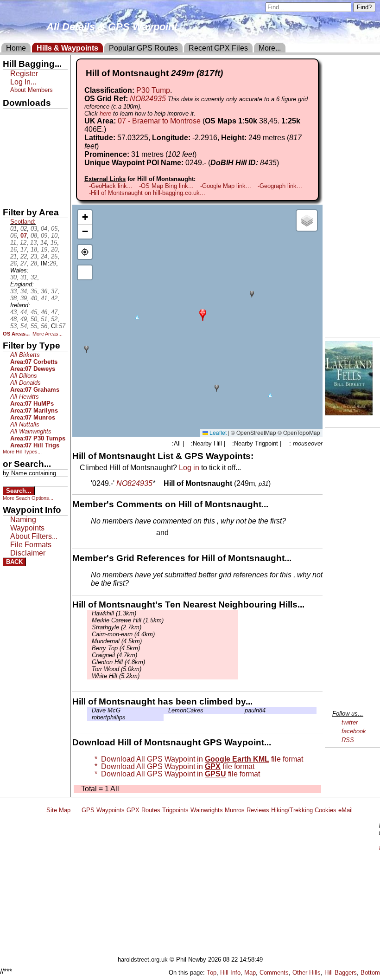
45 (34, 312)
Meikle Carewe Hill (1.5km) (128, 620)
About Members (31, 89)
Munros (235, 810)
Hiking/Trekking (292, 810)
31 (23, 277)
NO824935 (148, 99)
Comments (274, 972)
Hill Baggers (340, 972)
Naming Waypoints (27, 524)
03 (34, 228)
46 (44, 312)
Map (250, 972)
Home (16, 48)
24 (44, 256)
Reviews (258, 810)
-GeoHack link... (111, 185)
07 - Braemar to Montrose (159, 121)
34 (23, 291)
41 (44, 298)
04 (44, 228)
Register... (113, 533)
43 (13, 312)
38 (13, 298)
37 (54, 291)
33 (13, 291)
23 (34, 256)
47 (54, 312)
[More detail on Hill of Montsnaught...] (159, 483)
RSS (348, 740)
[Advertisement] (210, 886)
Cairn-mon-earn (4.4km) (123, 634)
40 (34, 298)
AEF (10, 179)
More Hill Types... (22, 451)
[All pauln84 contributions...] (242, 710)
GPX (10, 116)
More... (270, 48)
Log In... (189, 533)
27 (23, 263)
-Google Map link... (225, 185)
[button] (203, 314)
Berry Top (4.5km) (116, 648)
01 (13, 228)
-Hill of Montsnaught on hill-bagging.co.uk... (147, 192)
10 (54, 235)
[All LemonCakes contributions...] (166, 710)
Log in (189, 468)
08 (34, 235)
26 (13, 263)
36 (44, 291)
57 (62, 326)
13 (33, 242)
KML (10, 164)
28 (34, 263)
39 (23, 298)
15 (54, 242)
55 (34, 326)
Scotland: (23, 221)
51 (44, 319)
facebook (354, 731)
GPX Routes (143, 810)
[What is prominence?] (200, 154)
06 (13, 235)
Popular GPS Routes (143, 48)
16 (13, 249)
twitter (350, 722)
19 (44, 249)
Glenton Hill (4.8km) (118, 662)
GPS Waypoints (103, 810)
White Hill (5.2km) (115, 675)
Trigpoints (175, 810)
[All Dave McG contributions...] (89, 710)
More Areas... (47, 333)
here (105, 113)
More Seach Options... (28, 498)
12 (23, 242)
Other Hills (306, 972)
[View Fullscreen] (85, 272)
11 (13, 242)
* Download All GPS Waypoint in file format (197, 759)
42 (54, 298)
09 (44, 235)
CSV (10, 195)
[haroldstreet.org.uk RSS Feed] (76, 810)
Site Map (58, 810)
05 (54, 228)
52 (54, 319)
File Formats (30, 545)
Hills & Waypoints (67, 48)
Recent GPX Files (218, 48)
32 (34, 277)
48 (13, 319)
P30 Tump (153, 90)
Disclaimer (27, 553)
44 (23, 312)
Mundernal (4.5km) (117, 641)
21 (13, 256)
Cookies (325, 810)
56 (44, 326)
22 (23, 256)
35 (34, 291)
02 (23, 228)
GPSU (12, 148)
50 (34, 319)
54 (23, 326)
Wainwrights (206, 810)
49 (23, 319)
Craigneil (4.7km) (114, 655)
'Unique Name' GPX (32, 132)
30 (13, 277)
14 (43, 242)
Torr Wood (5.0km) (116, 669)
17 (23, 249)
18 (34, 249)
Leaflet (217, 432)
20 (54, 249)
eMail (345, 810)
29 (53, 263)
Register (24, 74)
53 (13, 326)
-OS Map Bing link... (166, 185)
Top (211, 972)
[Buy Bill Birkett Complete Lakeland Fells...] (349, 413)
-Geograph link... (280, 185)
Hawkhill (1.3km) (114, 613)
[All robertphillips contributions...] (89, 717)
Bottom (370, 972)
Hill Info (230, 972)
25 (54, 256)
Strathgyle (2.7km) (116, 627)
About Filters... (33, 536)
